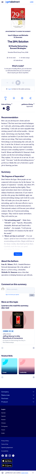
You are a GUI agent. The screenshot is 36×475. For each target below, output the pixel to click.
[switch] (18, 82)
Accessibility (4, 451)
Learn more (24, 473)
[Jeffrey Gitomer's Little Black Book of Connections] (18, 320)
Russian (3, 419)
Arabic (3, 433)
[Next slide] (34, 348)
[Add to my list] (22, 98)
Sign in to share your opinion (12, 294)
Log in (10, 89)
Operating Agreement (7, 447)
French (3, 429)
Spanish (3, 416)
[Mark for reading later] (13, 98)
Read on (17, 254)
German (3, 412)
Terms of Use (4, 444)
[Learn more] (11, 104)
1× (7, 82)
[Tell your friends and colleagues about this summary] (30, 98)
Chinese (3, 423)
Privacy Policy (5, 440)
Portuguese (4, 426)
